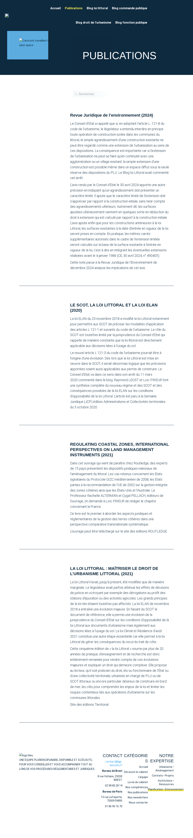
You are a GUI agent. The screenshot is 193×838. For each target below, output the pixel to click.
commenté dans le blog (95, 380)
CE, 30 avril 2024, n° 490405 (138, 256)
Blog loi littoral (97, 8)
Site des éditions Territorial (89, 704)
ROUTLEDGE (157, 531)
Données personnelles (132, 819)
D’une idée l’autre (123, 823)
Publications (74, 8)
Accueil (55, 8)
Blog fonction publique (131, 22)
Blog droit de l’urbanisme (93, 22)
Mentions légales (106, 819)
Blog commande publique (129, 8)
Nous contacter (37, 776)
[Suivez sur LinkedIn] (155, 14)
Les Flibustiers (165, 823)
